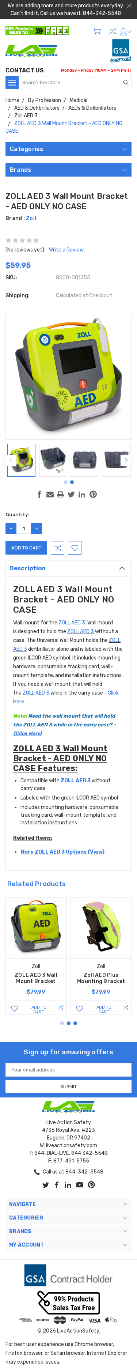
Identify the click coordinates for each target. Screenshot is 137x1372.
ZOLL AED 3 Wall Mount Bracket (36, 978)
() (64, 725)
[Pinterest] (93, 494)
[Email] (50, 494)
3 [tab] (75, 1023)
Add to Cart (38, 1009)
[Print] (60, 494)
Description (27, 568)
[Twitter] (71, 494)
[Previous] (10, 460)
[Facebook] (39, 494)
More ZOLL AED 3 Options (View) (62, 852)
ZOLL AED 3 (80, 631)
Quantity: (17, 514)
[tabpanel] (21, 460)
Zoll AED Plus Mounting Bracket (101, 978)
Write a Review (66, 250)
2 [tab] (72, 482)
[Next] (126, 460)
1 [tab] (65, 482)
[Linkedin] (81, 494)
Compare (112, 31)
